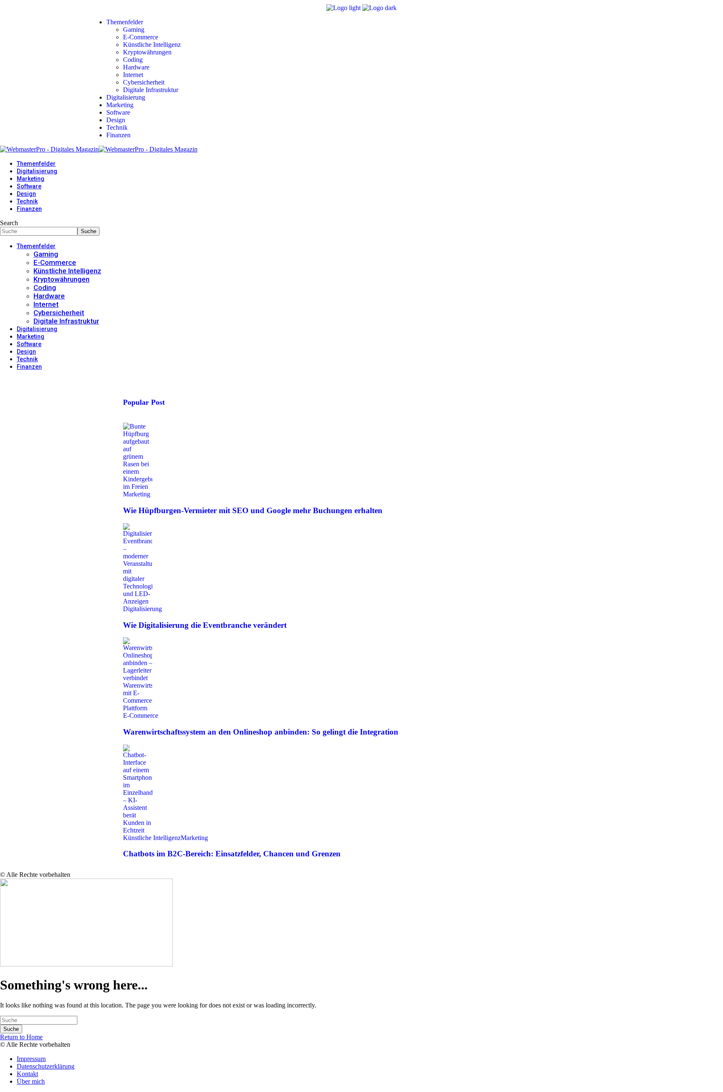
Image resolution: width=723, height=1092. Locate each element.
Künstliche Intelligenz (152, 837)
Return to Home (21, 1037)
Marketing (136, 494)
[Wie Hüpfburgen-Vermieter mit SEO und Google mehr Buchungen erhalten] (137, 486)
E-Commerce (140, 715)
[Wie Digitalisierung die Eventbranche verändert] (137, 601)
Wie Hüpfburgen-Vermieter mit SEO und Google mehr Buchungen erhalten (252, 510)
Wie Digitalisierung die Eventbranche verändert (205, 625)
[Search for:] (38, 1019)
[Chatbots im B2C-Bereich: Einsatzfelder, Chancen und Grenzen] (137, 830)
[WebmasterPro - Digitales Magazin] (98, 149)
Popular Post (144, 402)
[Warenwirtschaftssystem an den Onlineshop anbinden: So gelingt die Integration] (137, 708)
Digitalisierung (142, 608)
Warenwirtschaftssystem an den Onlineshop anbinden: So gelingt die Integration (260, 731)
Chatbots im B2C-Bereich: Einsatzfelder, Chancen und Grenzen (232, 853)
